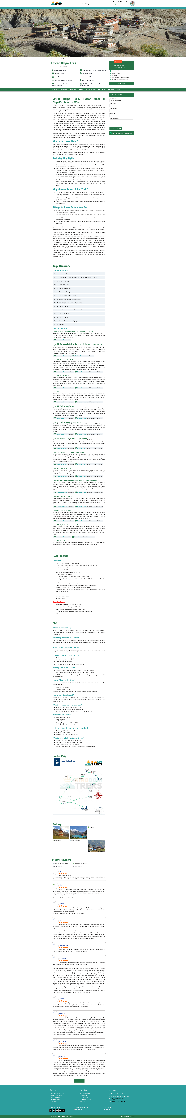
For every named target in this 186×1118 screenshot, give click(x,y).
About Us (60, 8)
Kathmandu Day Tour (85, 1099)
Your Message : (114, 118)
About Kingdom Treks (56, 1095)
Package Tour (83, 1095)
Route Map (103, 89)
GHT (133, 1116)
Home (53, 8)
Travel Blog (53, 1101)
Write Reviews (77, 866)
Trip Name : (113, 98)
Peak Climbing (86, 8)
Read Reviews (57, 866)
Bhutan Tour (83, 1103)
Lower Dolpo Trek (63, 63)
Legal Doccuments (55, 1097)
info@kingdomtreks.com (90, 4)
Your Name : (113, 103)
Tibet (96, 8)
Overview (56, 89)
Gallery (112, 89)
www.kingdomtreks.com (118, 1101)
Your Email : (113, 108)
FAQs (81, 89)
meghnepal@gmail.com (117, 1098)
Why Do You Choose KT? (57, 1093)
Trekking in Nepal (85, 1093)
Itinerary (65, 89)
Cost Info (74, 89)
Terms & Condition (55, 1099)
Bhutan (103, 8)
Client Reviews (54, 1103)
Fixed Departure (91, 89)
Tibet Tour (83, 1101)
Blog (117, 8)
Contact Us (124, 8)
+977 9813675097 (122, 4)
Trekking (69, 8)
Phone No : (112, 113)
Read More (78, 1081)
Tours (77, 8)
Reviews (111, 8)
